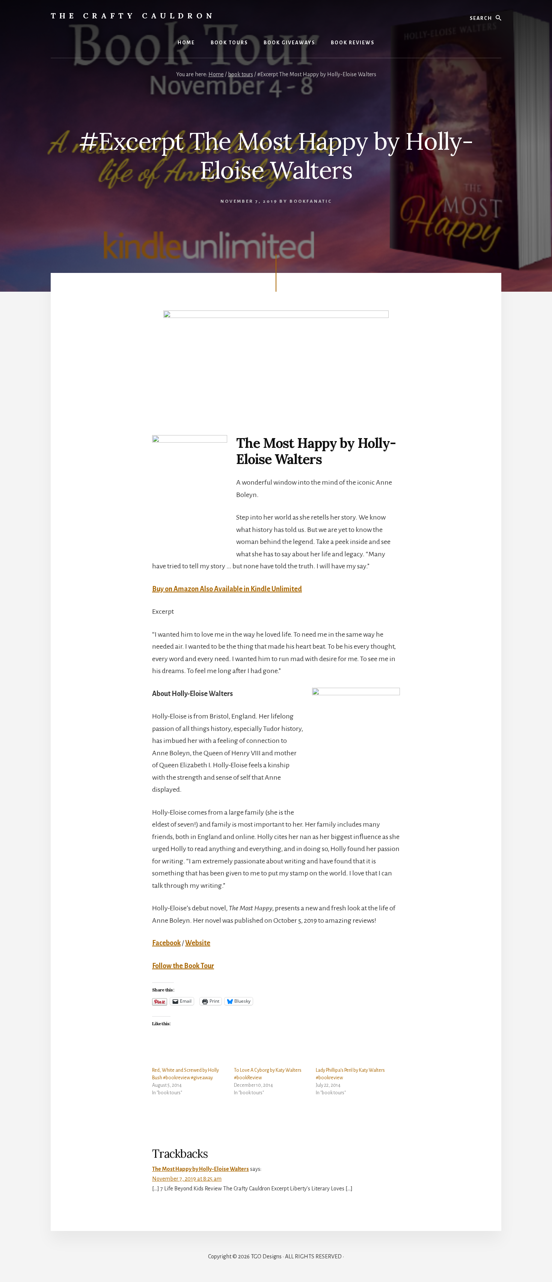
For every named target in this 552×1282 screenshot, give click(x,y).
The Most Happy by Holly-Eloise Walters (200, 1169)
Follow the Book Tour (183, 966)
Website (197, 943)
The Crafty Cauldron (133, 15)
